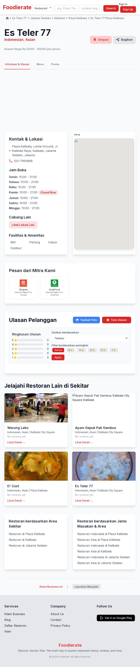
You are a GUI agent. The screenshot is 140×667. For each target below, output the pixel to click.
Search (111, 8)
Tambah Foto (88, 319)
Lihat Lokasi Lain (23, 225)
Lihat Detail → (16, 442)
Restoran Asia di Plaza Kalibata (98, 540)
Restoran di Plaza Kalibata (27, 534)
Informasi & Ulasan (17, 64)
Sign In (123, 4)
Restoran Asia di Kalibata (94, 551)
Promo (55, 64)
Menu (40, 64)
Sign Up (128, 9)
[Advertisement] (70, 100)
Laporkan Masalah (86, 586)
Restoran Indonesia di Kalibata (98, 545)
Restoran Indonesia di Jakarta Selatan (103, 557)
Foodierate (17, 7)
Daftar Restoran (15, 625)
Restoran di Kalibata (22, 540)
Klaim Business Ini (51, 586)
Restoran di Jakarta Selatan (28, 545)
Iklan (7, 631)
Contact (55, 620)
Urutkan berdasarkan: (65, 332)
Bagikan (127, 39)
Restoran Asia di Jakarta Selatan (99, 563)
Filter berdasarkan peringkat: (70, 345)
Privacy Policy (60, 625)
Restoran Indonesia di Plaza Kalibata (102, 534)
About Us (57, 614)
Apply (58, 357)
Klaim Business (14, 614)
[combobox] (66, 8)
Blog (7, 620)
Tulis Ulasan (119, 319)
